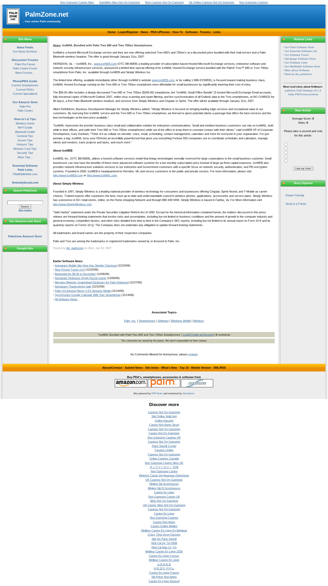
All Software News (66, 299)
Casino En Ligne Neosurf (164, 581)
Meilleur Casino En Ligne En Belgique (164, 530)
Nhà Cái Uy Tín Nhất (164, 543)
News (144, 32)
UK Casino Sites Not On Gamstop (164, 505)
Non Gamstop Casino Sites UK (164, 462)
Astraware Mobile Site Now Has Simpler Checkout (86, 265)
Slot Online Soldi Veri (164, 416)
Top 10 (184, 367)
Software (192, 32)
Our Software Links (296, 62)
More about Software (297, 70)
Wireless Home (25, 123)
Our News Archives (25, 51)
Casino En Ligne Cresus (164, 555)
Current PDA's (25, 89)
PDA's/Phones (160, 32)
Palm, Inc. (130, 320)
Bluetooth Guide (25, 131)
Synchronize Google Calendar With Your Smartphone (88, 294)
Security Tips (25, 152)
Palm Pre (25, 106)
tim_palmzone (75, 248)
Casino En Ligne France (164, 572)
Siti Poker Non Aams (164, 576)
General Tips (25, 135)
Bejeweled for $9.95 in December (75, 273)
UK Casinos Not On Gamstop (164, 479)
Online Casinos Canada (164, 458)
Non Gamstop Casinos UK (164, 437)
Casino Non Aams (164, 522)
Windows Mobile (181, 320)
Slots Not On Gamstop (164, 500)
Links (217, 32)
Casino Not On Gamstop (164, 433)
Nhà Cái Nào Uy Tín (164, 547)
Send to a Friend (295, 203)
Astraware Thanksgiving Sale (73, 286)
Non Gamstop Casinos (164, 517)
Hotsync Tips (25, 144)
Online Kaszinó (164, 420)
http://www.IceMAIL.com (102, 175)
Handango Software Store (300, 58)
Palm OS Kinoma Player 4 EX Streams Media (83, 290)
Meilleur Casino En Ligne (164, 559)
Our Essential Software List (301, 51)
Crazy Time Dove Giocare (164, 534)
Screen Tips (25, 140)
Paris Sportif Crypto (164, 446)
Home (112, 32)
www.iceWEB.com (105, 63)
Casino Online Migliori (164, 526)
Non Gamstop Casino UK (164, 496)
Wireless (198, 320)
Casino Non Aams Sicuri (164, 424)
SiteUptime (188, 393)
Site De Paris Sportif (164, 538)
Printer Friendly (294, 195)
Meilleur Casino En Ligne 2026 (164, 551)
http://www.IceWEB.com (68, 175)
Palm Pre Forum (25, 64)
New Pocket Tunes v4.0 (70, 269)
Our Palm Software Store (299, 47)
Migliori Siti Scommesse (164, 483)
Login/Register (128, 32)
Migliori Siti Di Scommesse (164, 488)
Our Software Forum (297, 55)
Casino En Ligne (164, 492)
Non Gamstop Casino (164, 471)
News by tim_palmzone (298, 74)
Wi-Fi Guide (25, 127)
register (193, 354)
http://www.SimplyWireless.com (72, 204)
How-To (177, 32)
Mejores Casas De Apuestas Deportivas (164, 475)
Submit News (134, 367)
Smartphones (147, 320)
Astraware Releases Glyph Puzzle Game (80, 278)
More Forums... (25, 72)
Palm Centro (25, 110)
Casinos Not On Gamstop (164, 412)
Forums (205, 32)
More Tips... (25, 157)
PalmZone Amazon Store (25, 236)
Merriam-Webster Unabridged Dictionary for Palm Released (92, 282)
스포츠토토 (164, 564)
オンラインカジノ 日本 (164, 466)
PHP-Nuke (157, 393)
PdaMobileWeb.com (25, 174)
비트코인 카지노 (164, 568)
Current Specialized (25, 93)
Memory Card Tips (25, 148)
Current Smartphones (25, 85)
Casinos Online (164, 450)
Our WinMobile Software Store (302, 66)
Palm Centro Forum (25, 68)
